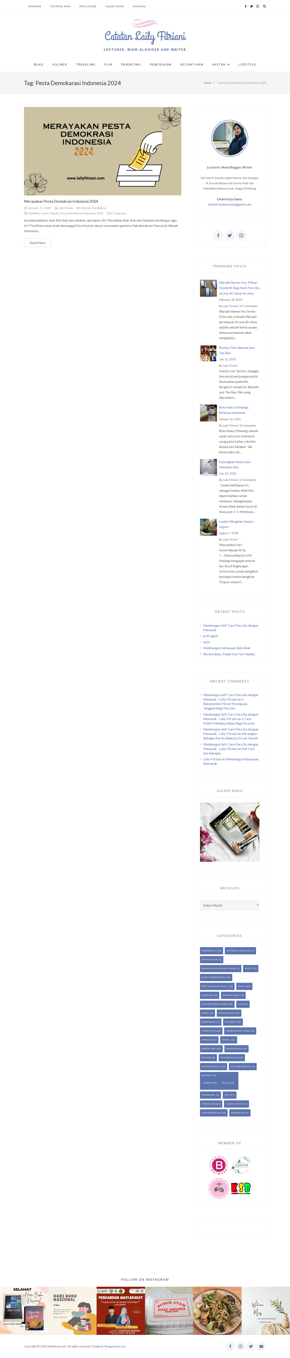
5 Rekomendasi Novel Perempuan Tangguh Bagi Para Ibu (225, 703)
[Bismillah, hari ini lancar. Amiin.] (121, 1311)
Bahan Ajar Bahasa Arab (219, 968)
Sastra (206, 1075)
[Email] (261, 1346)
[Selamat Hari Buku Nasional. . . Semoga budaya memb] (72, 1311)
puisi (206, 642)
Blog (248, 968)
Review (206, 1057)
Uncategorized (212, 1112)
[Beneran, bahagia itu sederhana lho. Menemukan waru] (217, 1311)
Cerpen (208, 1082)
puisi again (210, 636)
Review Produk (241, 1066)
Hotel (205, 1013)
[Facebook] (246, 6)
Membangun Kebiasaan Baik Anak (226, 648)
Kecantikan (226, 1013)
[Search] (264, 6)
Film (241, 1004)
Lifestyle (86, 208)
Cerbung (208, 995)
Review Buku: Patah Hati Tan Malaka (229, 654)
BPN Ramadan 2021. (214, 986)
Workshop (238, 1112)
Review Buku (229, 1057)
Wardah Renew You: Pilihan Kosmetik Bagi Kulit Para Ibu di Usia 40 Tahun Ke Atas (239, 288)
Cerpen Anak (231, 995)
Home (207, 82)
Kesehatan (209, 1022)
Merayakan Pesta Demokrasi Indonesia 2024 (61, 201)
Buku (241, 986)
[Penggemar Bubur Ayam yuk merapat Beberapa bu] (169, 1311)
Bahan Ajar (210, 959)
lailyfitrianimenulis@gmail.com (229, 204)
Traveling (208, 1103)
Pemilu (54, 213)
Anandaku (209, 950)
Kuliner (230, 1022)
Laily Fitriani (65, 208)
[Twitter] (252, 6)
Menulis (207, 1039)
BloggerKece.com (115, 1346)
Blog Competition (213, 977)
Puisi (225, 1082)
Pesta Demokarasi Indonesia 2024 (81, 213)
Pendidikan (99, 208)
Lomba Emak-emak (238, 1030)
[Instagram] (257, 6)
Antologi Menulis (238, 950)
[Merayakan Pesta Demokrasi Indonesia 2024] (102, 151)
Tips (226, 1095)
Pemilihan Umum (38, 213)
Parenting (208, 1048)
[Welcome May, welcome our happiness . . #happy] (266, 1311)
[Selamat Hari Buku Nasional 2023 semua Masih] (24, 1311)
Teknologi (208, 1095)
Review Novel (211, 1066)
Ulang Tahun (234, 1103)
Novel (226, 1039)
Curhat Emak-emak (214, 1004)
